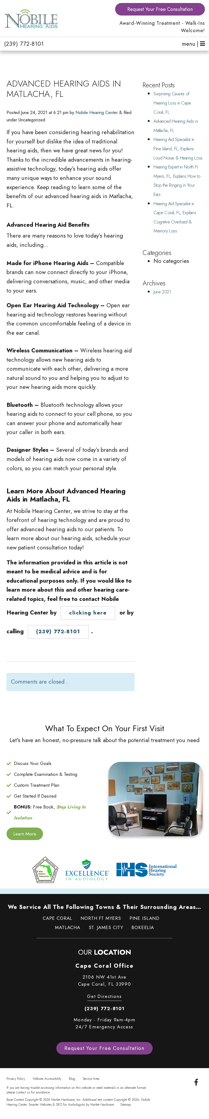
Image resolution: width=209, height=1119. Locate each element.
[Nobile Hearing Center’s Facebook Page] (196, 1082)
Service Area (91, 1078)
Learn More (24, 834)
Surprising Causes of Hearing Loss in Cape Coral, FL (172, 103)
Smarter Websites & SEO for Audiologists (57, 1104)
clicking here (88, 612)
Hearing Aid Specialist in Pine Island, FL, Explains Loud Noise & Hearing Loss (177, 148)
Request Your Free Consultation (160, 9)
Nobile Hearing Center (96, 112)
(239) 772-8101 (24, 44)
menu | (191, 44)
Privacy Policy (16, 1078)
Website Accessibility (47, 1078)
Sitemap (125, 1104)
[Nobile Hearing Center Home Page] (52, 18)
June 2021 (162, 292)
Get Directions (104, 996)
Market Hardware (102, 1104)
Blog (72, 1078)
